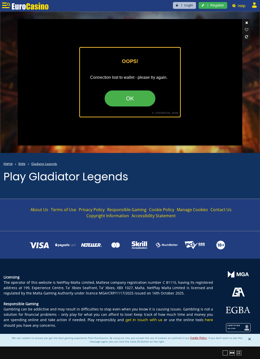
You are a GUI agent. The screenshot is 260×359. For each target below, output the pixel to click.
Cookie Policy (198, 338)
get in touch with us (143, 319)
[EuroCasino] (30, 6)
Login (188, 5)
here (209, 319)
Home (8, 164)
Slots (21, 164)
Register (217, 5)
